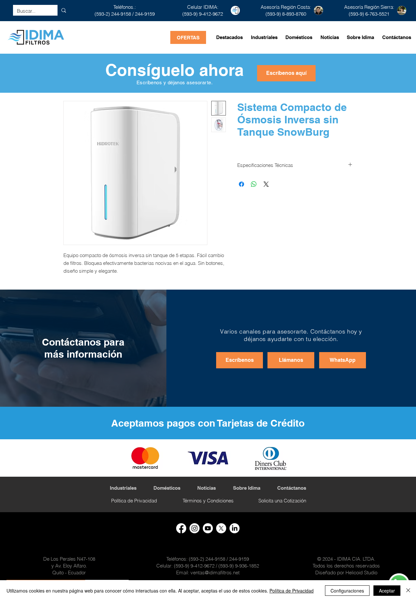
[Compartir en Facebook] (241, 184)
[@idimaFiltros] (221, 528)
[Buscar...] (64, 10)
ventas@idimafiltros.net (215, 572)
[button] (286, 73)
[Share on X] (266, 184)
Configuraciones (347, 590)
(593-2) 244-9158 (113, 14)
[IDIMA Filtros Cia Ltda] (234, 528)
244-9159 (145, 14)
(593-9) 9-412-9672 (194, 566)
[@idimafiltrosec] (208, 528)
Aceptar (387, 590)
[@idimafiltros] (194, 528)
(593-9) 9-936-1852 (238, 566)
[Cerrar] (408, 590)
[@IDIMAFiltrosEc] (181, 528)
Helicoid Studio (361, 572)
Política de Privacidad (291, 590)
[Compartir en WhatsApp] (254, 184)
